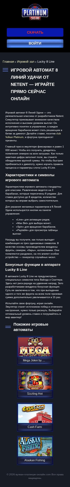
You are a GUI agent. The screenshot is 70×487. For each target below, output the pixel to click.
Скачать (35, 32)
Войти (35, 43)
